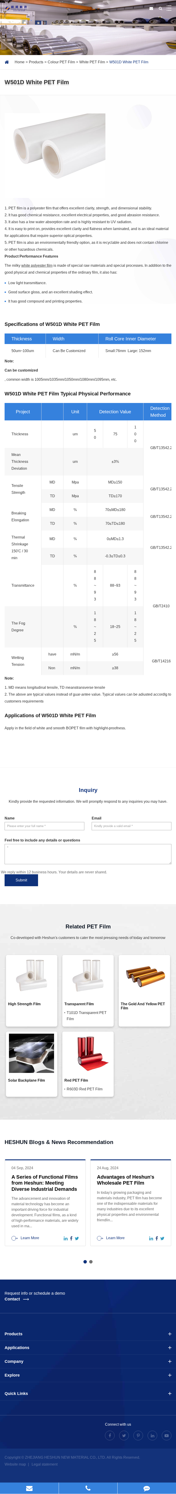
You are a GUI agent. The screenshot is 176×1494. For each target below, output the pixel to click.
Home (20, 62)
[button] (85, 1262)
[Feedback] (147, 1488)
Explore (12, 1375)
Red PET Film (76, 1080)
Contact (13, 1299)
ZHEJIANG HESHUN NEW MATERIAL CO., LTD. (65, 1457)
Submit (21, 880)
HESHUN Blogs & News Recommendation (59, 1142)
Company (14, 1361)
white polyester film (36, 265)
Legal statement (45, 1464)
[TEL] (88, 1488)
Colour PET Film (61, 62)
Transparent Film (79, 1004)
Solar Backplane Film (26, 1080)
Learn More (29, 1238)
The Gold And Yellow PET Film (143, 1006)
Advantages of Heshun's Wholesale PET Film (125, 1180)
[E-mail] (29, 1488)
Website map (16, 1464)
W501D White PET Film (128, 62)
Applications (17, 1347)
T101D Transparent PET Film (87, 1016)
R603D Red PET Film (84, 1089)
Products (36, 62)
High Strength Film (24, 1004)
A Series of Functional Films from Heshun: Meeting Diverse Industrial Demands (44, 1183)
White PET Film (92, 62)
